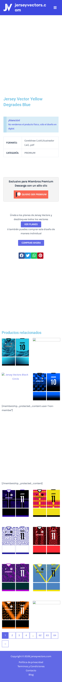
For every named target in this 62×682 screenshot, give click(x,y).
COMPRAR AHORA (31, 242)
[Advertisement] (31, 294)
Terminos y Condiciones (31, 666)
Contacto (31, 670)
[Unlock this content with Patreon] (31, 194)
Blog (31, 674)
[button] (22, 256)
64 (54, 635)
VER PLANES (31, 224)
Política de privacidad (31, 662)
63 (47, 635)
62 (40, 635)
